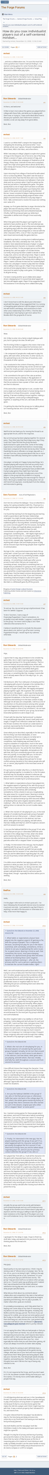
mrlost (6, 53)
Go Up (4, 1456)
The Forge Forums (13, 7)
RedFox (6, 890)
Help (15, 1470)
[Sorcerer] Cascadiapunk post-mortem (23, 1323)
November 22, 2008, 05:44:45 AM (13, 329)
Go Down (5, 47)
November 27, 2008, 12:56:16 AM (13, 1200)
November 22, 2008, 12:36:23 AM (13, 57)
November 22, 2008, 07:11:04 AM (13, 498)
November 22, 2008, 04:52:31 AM (13, 297)
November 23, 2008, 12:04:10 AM (13, 604)
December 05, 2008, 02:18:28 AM (13, 1393)
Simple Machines (30, 1472)
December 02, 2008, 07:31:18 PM (13, 1260)
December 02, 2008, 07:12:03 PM (13, 1232)
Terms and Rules (23, 1470)
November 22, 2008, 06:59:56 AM (13, 427)
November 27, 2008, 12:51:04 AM (13, 925)
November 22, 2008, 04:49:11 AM (13, 138)
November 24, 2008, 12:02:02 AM (13, 894)
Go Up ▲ (32, 1470)
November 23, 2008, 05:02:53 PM (13, 649)
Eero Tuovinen (10, 494)
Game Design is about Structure (21, 589)
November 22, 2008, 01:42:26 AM (13, 102)
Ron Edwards (9, 98)
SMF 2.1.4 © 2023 (19, 1472)
